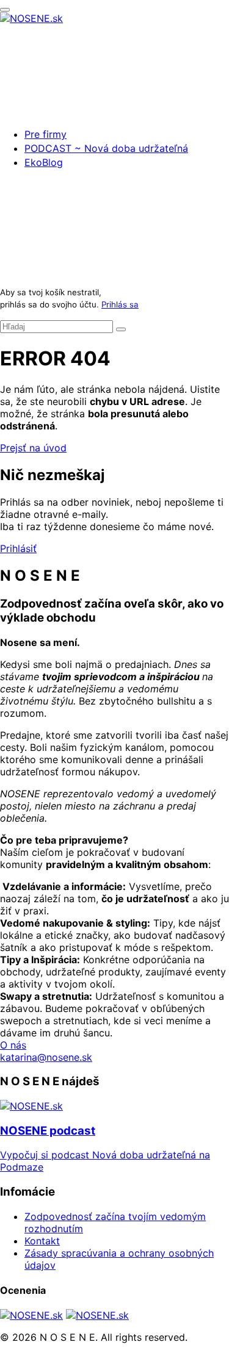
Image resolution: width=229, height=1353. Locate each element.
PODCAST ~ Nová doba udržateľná (106, 148)
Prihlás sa (120, 304)
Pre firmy (45, 134)
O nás (13, 1045)
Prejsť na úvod (33, 448)
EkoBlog (43, 162)
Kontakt (42, 1241)
